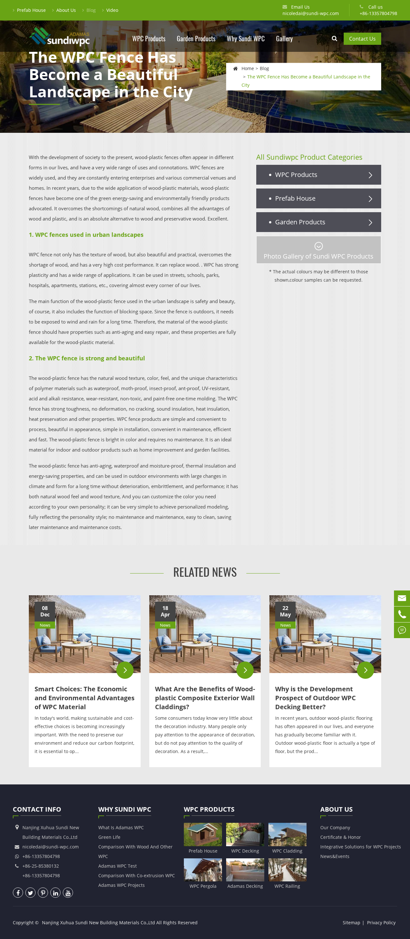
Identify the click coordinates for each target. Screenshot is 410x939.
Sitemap (351, 922)
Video (112, 10)
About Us (66, 10)
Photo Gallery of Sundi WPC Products (318, 256)
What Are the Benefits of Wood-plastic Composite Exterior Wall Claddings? (205, 698)
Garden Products (196, 38)
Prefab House (31, 10)
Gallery (284, 38)
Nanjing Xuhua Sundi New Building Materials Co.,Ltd (98, 922)
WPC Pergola (203, 886)
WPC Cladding (287, 851)
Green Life (109, 837)
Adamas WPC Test (117, 866)
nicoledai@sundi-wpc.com (311, 13)
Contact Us (362, 38)
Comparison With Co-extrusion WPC (136, 875)
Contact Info (37, 809)
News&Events (334, 856)
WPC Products (148, 38)
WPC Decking (245, 851)
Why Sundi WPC (246, 38)
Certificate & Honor (340, 837)
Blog (91, 10)
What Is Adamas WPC (121, 827)
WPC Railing (287, 886)
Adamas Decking (245, 886)
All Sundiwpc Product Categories (309, 157)
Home (248, 68)
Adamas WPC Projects (121, 885)
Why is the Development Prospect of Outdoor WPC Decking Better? (315, 698)
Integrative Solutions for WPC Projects (360, 847)
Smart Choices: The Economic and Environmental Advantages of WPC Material (85, 698)
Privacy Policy (381, 922)
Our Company (335, 827)
